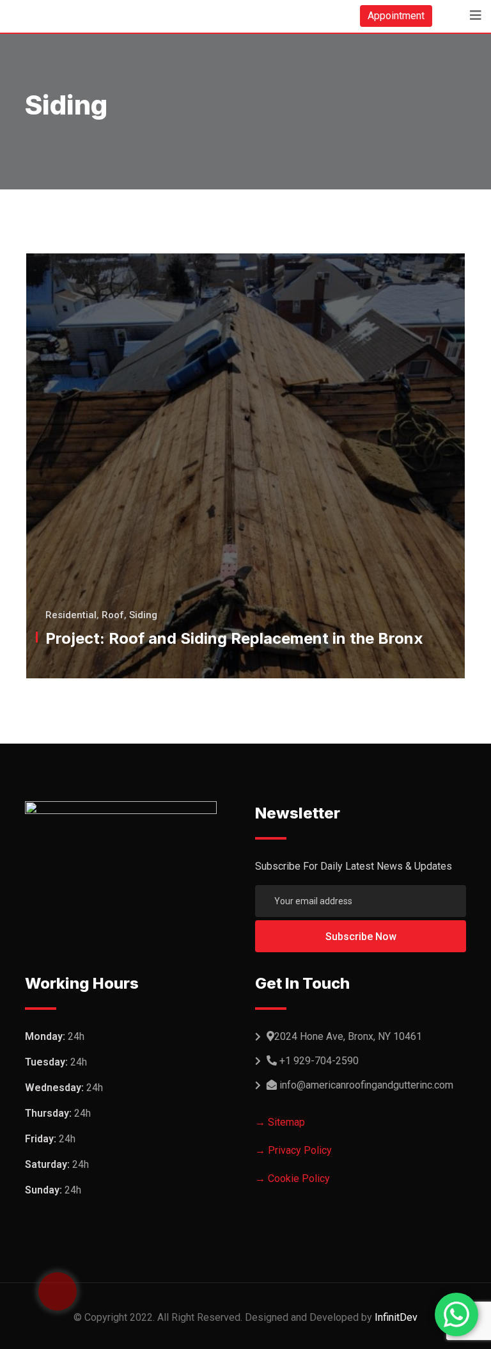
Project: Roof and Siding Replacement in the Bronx (234, 638)
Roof (113, 615)
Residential (71, 615)
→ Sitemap (280, 1122)
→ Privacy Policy (293, 1150)
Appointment (396, 16)
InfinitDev (396, 1317)
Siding (143, 615)
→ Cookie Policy (292, 1178)
